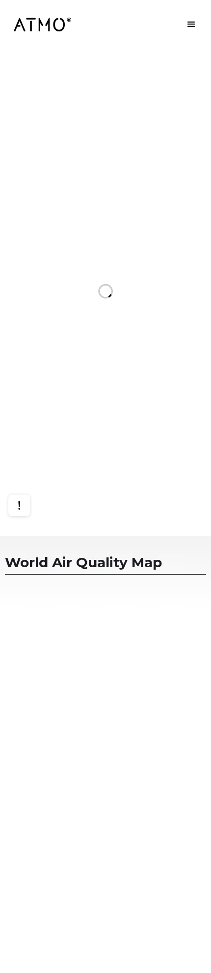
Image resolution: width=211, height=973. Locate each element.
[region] (105, 292)
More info (28, 470)
